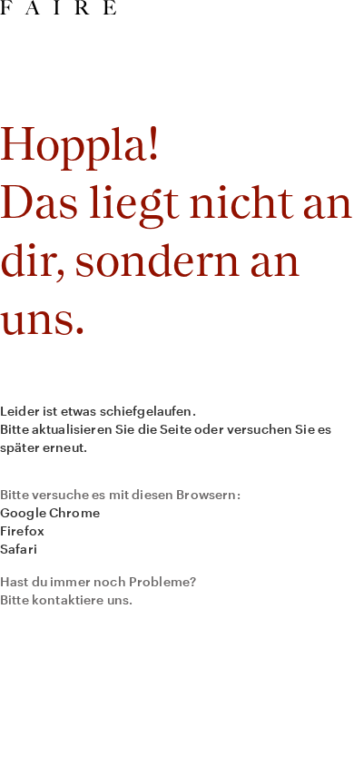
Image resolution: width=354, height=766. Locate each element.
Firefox (22, 530)
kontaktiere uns (80, 599)
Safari (18, 548)
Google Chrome (50, 512)
